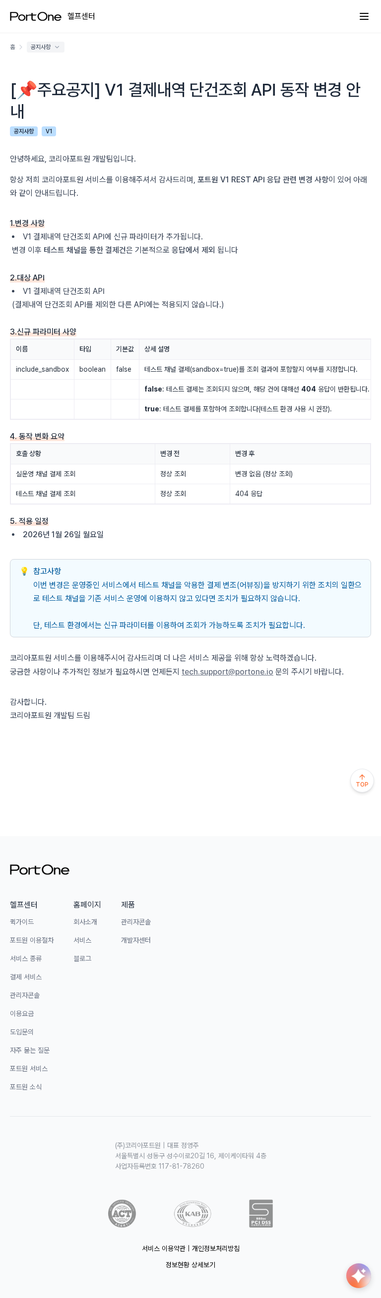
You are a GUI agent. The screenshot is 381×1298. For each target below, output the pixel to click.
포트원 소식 (26, 1087)
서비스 (82, 940)
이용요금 (22, 1013)
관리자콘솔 (25, 995)
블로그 (82, 958)
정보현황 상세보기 (190, 1265)
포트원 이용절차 (32, 940)
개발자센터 (136, 940)
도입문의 (22, 1032)
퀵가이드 (22, 922)
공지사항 (41, 47)
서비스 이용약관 (164, 1248)
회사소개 (85, 922)
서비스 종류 (26, 958)
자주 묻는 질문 (30, 1050)
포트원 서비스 (29, 1068)
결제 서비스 (26, 977)
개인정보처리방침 (216, 1248)
